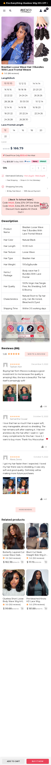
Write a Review (36, 354)
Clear (4, 142)
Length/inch (8, 78)
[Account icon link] (41, 10)
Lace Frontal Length (12, 125)
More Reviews (25, 510)
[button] (10, 10)
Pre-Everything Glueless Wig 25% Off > (27, 3)
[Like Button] (41, 406)
